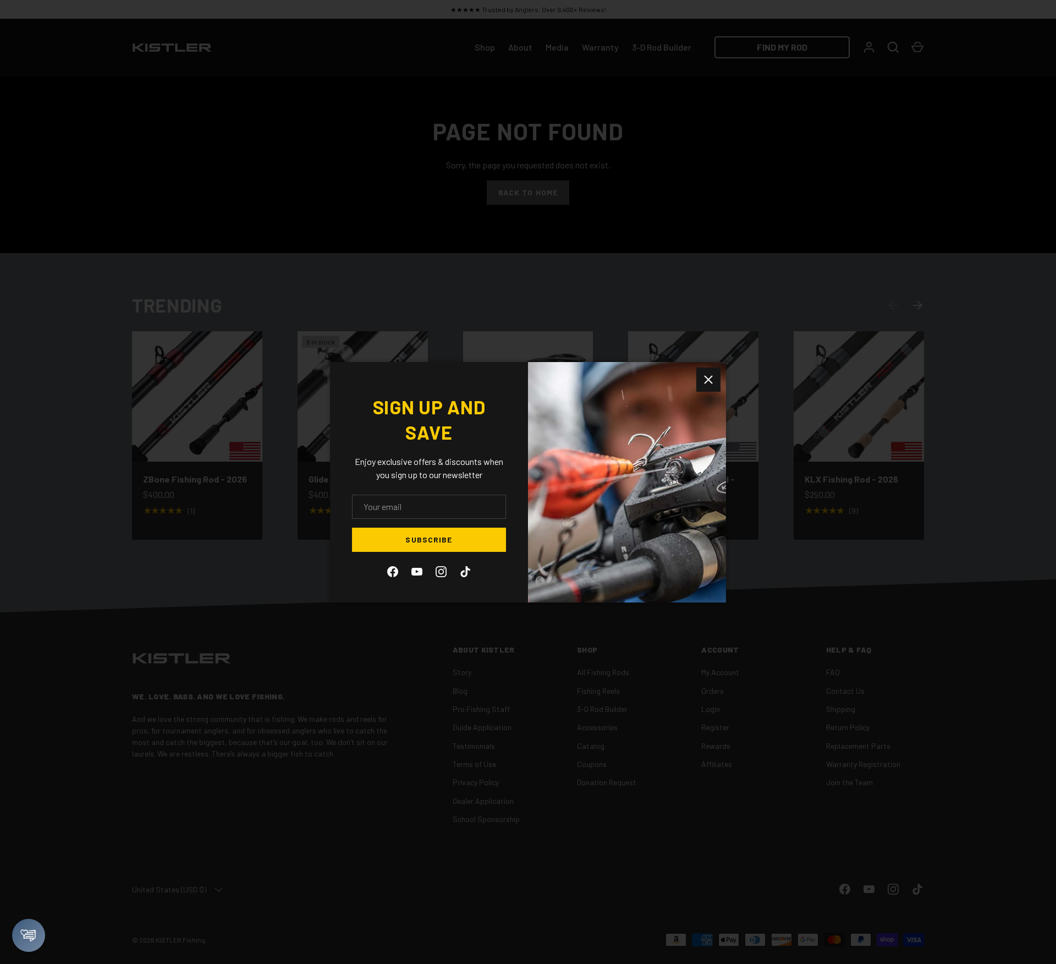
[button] (28, 935)
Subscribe (428, 539)
